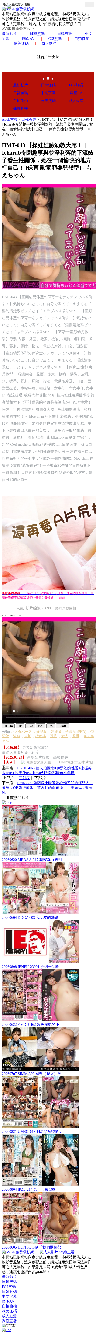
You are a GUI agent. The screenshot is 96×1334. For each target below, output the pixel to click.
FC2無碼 (55, 39)
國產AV (28, 39)
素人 (64, 736)
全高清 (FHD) (75, 732)
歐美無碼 (21, 43)
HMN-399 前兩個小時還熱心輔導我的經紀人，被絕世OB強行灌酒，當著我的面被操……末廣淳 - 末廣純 (47, 788)
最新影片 (9, 34)
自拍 (27, 736)
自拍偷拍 (81, 39)
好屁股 (41, 732)
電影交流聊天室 (39, 762)
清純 (16, 736)
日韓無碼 (37, 34)
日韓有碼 (64, 34)
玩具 (53, 736)
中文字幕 (48, 93)
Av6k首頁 (9, 119)
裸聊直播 (20, 108)
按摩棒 (40, 736)
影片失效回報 (65, 608)
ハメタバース (21, 732)
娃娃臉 (56, 732)
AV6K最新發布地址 (18, 29)
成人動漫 (48, 43)
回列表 (24, 778)
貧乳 (75, 736)
